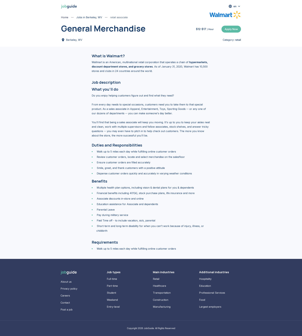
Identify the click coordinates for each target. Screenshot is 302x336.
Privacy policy (69, 288)
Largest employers (210, 306)
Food (202, 299)
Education (205, 285)
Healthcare (159, 285)
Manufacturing (162, 306)
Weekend (112, 299)
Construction (160, 299)
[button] (234, 6)
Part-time (112, 285)
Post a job (67, 309)
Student (111, 292)
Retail (156, 278)
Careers (65, 295)
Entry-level (113, 306)
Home (64, 17)
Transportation (162, 292)
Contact (65, 302)
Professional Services (212, 292)
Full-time (112, 278)
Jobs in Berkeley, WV (89, 17)
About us (66, 281)
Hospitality (205, 278)
